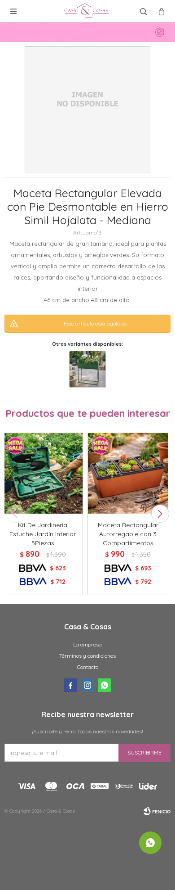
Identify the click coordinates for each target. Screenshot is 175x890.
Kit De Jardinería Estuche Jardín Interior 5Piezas (42, 534)
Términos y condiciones (87, 655)
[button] (160, 514)
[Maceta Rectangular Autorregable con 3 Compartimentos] (128, 473)
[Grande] (87, 369)
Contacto (87, 667)
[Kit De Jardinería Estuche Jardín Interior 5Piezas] (42, 473)
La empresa (87, 644)
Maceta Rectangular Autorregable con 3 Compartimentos (128, 534)
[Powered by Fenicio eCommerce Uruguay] (157, 811)
